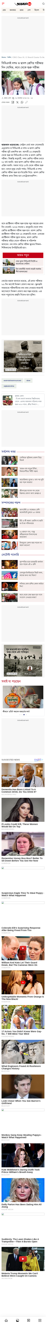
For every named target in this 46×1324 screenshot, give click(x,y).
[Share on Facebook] (13, 102)
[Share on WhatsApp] (22, 102)
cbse (28, 380)
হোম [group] (4, 10)
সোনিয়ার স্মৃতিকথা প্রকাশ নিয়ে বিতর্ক (31, 459)
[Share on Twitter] (17, 102)
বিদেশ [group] (36, 10)
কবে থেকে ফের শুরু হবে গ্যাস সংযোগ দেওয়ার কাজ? (31, 596)
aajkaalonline (9, 386)
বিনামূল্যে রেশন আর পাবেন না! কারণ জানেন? (31, 544)
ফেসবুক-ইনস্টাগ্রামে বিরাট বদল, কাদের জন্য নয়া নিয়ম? (31, 574)
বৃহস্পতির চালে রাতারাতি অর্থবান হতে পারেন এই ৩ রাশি (31, 563)
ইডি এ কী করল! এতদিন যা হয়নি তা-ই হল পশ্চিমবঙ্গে (31, 522)
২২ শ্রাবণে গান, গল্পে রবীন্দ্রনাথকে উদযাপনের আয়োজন (28, 534)
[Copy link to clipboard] (26, 102)
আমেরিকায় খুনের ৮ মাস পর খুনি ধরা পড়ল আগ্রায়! (32, 481)
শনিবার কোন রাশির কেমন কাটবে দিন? (31, 585)
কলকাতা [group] (13, 10)
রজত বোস (7, 98)
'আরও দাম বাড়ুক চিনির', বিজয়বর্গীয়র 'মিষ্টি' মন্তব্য (29, 470)
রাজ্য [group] (22, 10)
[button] (43, 3)
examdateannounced (12, 380)
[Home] (23, 4)
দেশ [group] (29, 10)
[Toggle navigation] (3, 4)
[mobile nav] (6, 1320)
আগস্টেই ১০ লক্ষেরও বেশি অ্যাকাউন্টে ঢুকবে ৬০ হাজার (30, 511)
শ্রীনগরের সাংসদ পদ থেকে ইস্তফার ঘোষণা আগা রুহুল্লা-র (30, 492)
